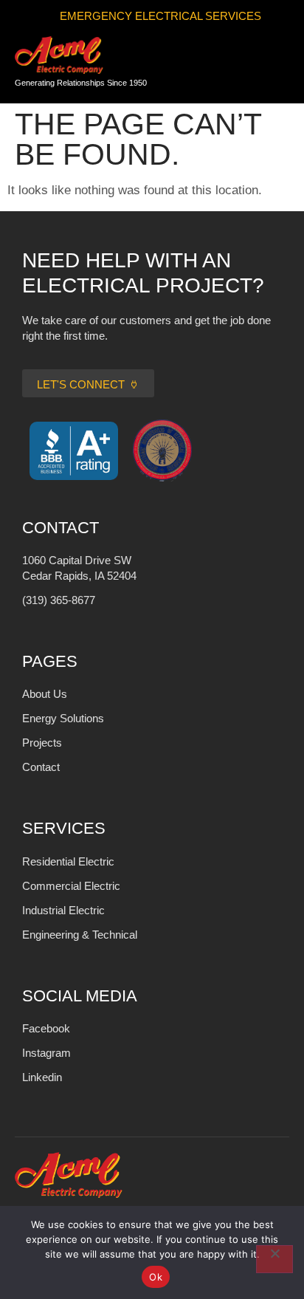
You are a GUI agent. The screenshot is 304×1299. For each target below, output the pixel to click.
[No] (274, 1259)
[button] (271, 66)
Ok (155, 1277)
